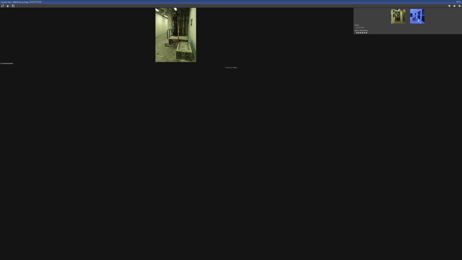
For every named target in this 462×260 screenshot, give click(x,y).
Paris (9, 2)
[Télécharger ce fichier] (13, 6)
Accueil (3, 2)
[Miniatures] (449, 6)
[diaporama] (8, 6)
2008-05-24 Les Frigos (21, 2)
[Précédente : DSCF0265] (454, 6)
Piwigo (235, 67)
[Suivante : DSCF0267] (459, 6)
